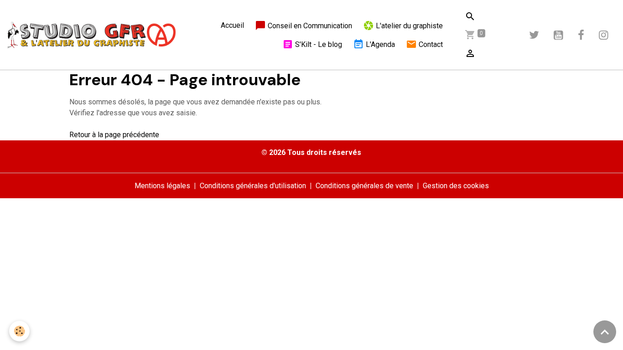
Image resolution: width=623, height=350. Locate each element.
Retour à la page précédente (114, 134)
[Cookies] (19, 331)
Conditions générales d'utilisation (253, 185)
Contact (430, 44)
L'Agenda (379, 44)
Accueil (232, 25)
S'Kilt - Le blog (317, 44)
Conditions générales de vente (364, 185)
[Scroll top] (604, 331)
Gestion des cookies (456, 185)
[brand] (91, 34)
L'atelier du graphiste (408, 25)
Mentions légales (162, 185)
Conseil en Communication (309, 25)
